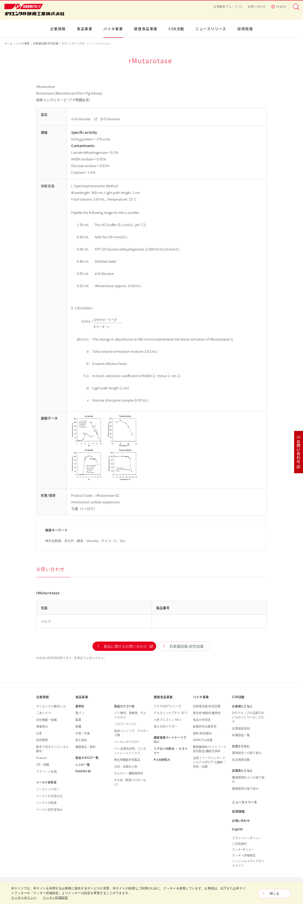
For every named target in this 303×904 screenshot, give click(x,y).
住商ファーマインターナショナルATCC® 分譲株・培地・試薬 (209, 762)
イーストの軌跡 (46, 802)
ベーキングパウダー (127, 742)
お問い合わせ (257, 6)
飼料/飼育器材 (202, 733)
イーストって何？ (47, 789)
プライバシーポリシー (247, 838)
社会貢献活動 (241, 759)
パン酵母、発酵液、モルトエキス (130, 715)
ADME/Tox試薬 (203, 740)
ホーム (8, 43)
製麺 (78, 726)
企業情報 (58, 28)
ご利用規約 (239, 843)
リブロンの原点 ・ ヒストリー (171, 750)
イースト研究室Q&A (49, 809)
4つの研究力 (162, 759)
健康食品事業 (145, 28)
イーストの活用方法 (49, 796)
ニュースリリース (210, 28)
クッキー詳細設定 (244, 855)
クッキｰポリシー (243, 849)
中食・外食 (82, 733)
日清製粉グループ (225, 6)
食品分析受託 (202, 719)
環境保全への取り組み (247, 752)
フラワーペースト (125, 724)
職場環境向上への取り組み (248, 779)
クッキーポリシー (23, 897)
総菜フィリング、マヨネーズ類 (131, 733)
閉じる (274, 893)
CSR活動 (176, 28)
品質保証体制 (241, 728)
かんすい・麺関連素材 (128, 773)
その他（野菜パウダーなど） (130, 782)
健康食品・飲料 (85, 746)
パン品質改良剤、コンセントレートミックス (130, 750)
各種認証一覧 (241, 735)
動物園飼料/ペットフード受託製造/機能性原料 (210, 748)
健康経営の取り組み (245, 788)
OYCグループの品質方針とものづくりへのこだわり (248, 717)
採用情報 (245, 28)
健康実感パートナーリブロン (170, 739)
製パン (79, 713)
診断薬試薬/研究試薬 (45, 43)
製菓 (78, 719)
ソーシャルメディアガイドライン (248, 863)
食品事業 (84, 28)
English (281, 6)
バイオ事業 (113, 28)
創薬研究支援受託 (204, 726)
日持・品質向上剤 (125, 766)
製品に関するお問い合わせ (125, 646)
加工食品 (81, 740)
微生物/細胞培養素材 (207, 713)
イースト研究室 (46, 782)
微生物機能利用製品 (127, 759)
